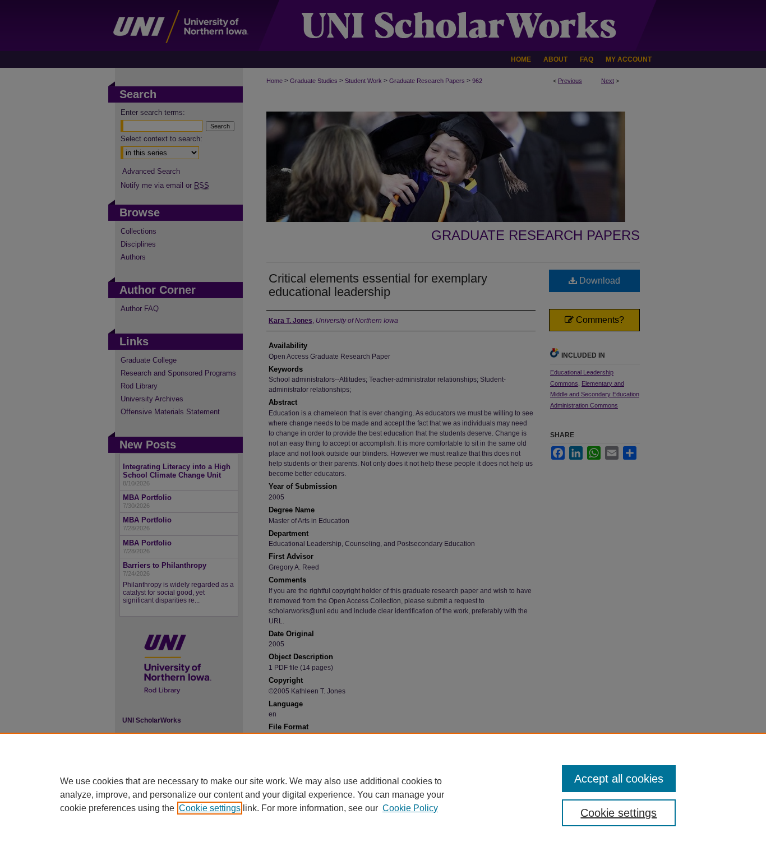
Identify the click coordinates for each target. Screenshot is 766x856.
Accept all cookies (618, 778)
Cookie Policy (410, 808)
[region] (383, 794)
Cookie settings (210, 808)
